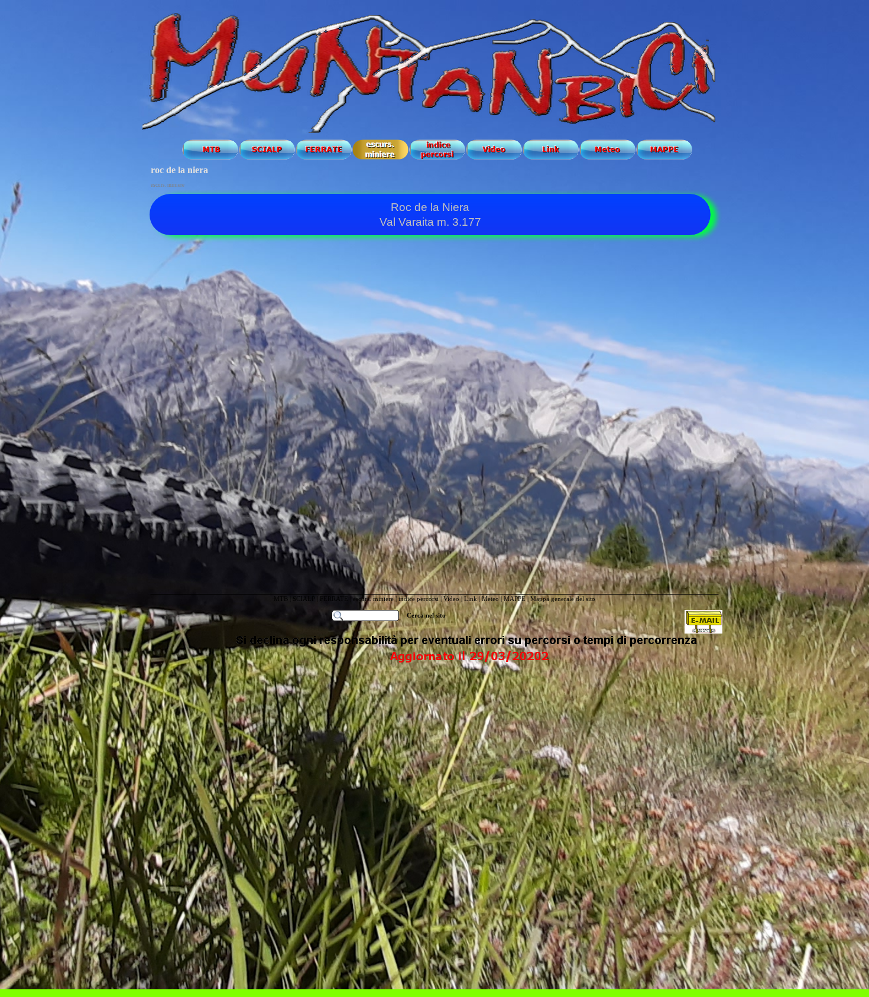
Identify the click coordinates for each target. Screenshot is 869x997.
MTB (281, 599)
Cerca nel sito (426, 615)
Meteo (490, 599)
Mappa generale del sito (562, 599)
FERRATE (335, 599)
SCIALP (304, 599)
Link (470, 599)
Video (451, 599)
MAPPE (515, 599)
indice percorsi (419, 599)
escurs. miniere (373, 599)
